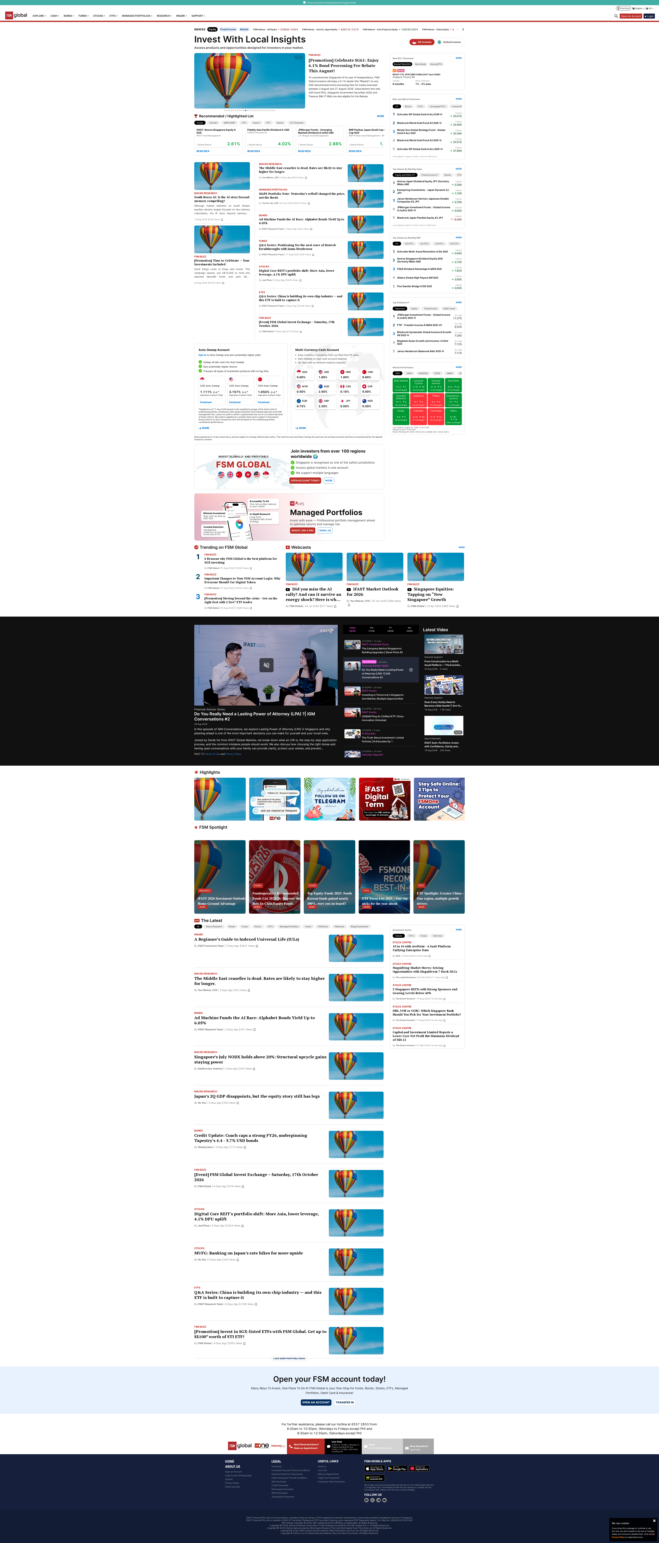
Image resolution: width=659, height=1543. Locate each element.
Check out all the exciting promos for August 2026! (331, 2)
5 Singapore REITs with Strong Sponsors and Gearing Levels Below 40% (425, 991)
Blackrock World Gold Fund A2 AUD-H (419, 122)
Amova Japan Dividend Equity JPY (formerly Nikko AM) (423, 183)
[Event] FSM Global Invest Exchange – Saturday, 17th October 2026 (296, 324)
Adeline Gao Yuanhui (210, 1068)
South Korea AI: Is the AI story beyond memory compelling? (221, 199)
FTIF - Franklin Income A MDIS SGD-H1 (419, 325)
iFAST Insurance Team (211, 945)
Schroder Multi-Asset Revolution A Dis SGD (422, 251)
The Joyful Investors (406, 977)
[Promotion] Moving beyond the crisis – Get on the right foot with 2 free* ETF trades (240, 600)
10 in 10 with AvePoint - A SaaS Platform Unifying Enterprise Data (422, 948)
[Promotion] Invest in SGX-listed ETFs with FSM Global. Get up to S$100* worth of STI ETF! (260, 1334)
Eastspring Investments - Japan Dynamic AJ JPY (423, 191)
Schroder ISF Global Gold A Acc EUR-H (419, 114)
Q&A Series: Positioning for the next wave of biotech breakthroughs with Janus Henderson (297, 247)
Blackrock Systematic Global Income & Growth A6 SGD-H (424, 334)
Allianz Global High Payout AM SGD (417, 277)
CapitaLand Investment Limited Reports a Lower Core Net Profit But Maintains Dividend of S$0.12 (426, 1036)
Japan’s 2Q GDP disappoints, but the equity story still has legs (257, 1096)
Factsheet (206, 402)
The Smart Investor (405, 998)
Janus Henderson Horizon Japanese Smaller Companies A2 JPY (423, 200)
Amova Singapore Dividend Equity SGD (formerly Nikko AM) (420, 260)
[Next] (463, 29)
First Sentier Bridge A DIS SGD (414, 286)
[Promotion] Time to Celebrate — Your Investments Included (222, 262)
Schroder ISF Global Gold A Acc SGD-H (419, 149)
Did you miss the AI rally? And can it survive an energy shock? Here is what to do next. (313, 594)
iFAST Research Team (273, 229)
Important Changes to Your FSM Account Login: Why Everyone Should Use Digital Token (242, 580)
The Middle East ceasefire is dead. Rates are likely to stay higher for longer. (300, 170)
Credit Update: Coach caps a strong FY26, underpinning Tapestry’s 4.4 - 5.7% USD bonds (250, 1138)
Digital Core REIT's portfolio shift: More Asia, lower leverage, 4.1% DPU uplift (296, 272)
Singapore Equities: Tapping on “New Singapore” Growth (430, 594)
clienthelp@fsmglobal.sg (380, 1448)
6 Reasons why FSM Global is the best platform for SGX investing (240, 560)
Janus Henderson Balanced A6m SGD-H (420, 351)
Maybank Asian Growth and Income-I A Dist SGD (422, 342)
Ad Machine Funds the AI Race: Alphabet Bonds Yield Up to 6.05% (301, 221)
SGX (398, 956)
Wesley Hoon (205, 1147)
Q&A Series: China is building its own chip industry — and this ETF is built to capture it (300, 298)
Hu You (202, 1102)
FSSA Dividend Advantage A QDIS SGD (419, 268)
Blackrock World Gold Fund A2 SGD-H (419, 140)
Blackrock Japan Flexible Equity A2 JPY (420, 217)
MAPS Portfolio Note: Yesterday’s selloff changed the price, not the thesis (302, 195)
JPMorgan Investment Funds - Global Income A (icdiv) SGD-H (423, 209)
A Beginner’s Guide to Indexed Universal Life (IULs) (246, 939)
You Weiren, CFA (270, 177)
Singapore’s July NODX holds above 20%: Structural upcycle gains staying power (260, 1059)
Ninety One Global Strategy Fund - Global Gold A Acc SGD (421, 131)
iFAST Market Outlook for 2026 (372, 591)
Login (650, 16)
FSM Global (267, 331)
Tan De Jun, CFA (270, 203)
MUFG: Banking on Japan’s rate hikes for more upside (248, 1252)
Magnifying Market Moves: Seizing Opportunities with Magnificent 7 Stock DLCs (425, 969)
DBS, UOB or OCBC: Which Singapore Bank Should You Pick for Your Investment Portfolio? (427, 1012)
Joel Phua (267, 280)
